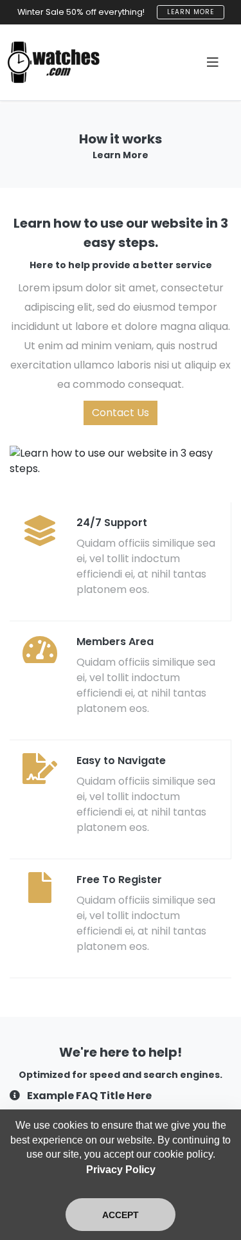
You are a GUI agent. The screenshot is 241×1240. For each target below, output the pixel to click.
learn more (190, 12)
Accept (120, 1215)
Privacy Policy (121, 1169)
